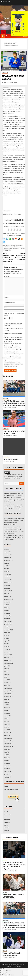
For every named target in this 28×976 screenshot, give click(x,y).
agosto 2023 (7, 602)
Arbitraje (6, 811)
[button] (6, 36)
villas (5, 536)
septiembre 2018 (8, 746)
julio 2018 (6, 752)
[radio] (8, 230)
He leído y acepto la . (13, 324)
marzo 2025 (7, 571)
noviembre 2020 (8, 691)
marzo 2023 (7, 613)
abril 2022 (6, 643)
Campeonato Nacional (10, 245)
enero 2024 (7, 588)
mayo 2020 (7, 707)
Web (5, 308)
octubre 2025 (7, 557)
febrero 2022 (7, 649)
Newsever (10, 966)
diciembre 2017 (8, 771)
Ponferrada (5, 250)
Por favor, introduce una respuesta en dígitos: (14, 314)
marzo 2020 (7, 713)
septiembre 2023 (8, 599)
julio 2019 (6, 718)
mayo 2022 (7, 641)
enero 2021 (7, 685)
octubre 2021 (7, 660)
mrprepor (23, 248)
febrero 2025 (7, 574)
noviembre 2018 (8, 741)
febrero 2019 (7, 732)
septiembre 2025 (8, 560)
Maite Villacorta (16, 248)
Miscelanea (7, 822)
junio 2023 (6, 605)
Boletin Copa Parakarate (10, 459)
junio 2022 (6, 638)
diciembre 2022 (8, 621)
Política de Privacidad (11, 366)
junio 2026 (6, 549)
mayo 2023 (7, 607)
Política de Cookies (5, 973)
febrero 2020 (7, 716)
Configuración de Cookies (6, 975)
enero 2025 (7, 577)
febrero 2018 (7, 766)
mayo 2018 (7, 757)
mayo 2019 (7, 724)
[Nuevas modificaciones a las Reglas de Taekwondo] (14, 940)
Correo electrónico (9, 302)
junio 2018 (6, 755)
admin (5, 82)
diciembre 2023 (8, 591)
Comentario (7, 276)
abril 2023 (6, 610)
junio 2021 (6, 671)
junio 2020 (6, 705)
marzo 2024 (7, 585)
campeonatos (19, 245)
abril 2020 (6, 710)
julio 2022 (6, 635)
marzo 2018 (7, 763)
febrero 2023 (7, 616)
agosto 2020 (7, 699)
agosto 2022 (7, 632)
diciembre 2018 (8, 738)
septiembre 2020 (8, 696)
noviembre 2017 (8, 774)
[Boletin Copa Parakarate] (14, 446)
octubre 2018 (7, 743)
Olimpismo (6, 828)
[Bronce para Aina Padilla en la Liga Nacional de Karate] (14, 418)
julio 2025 (6, 563)
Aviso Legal (3, 969)
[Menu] (6, 36)
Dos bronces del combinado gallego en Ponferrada (20, 256)
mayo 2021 (7, 674)
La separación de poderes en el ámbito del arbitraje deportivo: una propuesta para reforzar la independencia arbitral (14, 495)
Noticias (6, 825)
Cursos (5, 817)
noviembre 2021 (8, 657)
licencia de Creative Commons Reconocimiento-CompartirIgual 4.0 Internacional (13, 476)
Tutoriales (6, 830)
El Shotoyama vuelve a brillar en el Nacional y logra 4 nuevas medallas (8, 257)
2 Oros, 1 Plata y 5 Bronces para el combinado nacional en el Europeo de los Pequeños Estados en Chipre (14, 403)
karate (12, 246)
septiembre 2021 (8, 663)
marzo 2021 (7, 680)
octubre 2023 (7, 596)
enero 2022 (7, 652)
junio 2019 (6, 721)
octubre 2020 (7, 693)
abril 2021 (6, 677)
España (4, 246)
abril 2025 (6, 568)
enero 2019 (7, 735)
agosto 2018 (7, 749)
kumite (15, 246)
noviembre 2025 (8, 555)
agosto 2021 (7, 666)
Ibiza (8, 246)
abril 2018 (6, 760)
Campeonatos (5, 72)
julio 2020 (6, 702)
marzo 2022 (7, 646)
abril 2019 (6, 727)
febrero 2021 (7, 682)
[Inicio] (3, 36)
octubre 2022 (7, 627)
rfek (10, 250)
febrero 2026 (7, 552)
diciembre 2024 (8, 580)
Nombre (6, 297)
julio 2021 (6, 668)
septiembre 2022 (8, 630)
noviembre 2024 (8, 582)
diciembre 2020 (8, 688)
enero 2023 (7, 618)
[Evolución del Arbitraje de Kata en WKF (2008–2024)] (14, 882)
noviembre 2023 (8, 593)
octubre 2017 (7, 777)
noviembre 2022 (8, 624)
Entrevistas (7, 819)
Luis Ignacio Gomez (7, 248)
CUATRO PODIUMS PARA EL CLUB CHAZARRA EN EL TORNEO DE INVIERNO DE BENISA (13, 538)
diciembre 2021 (8, 655)
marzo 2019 (7, 730)
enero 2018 (7, 768)
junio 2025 (6, 566)
